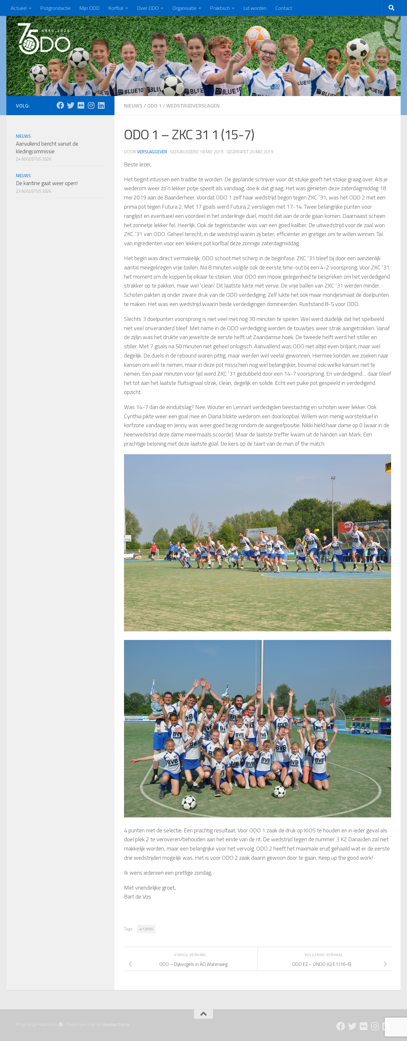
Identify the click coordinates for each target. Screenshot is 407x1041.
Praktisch (220, 8)
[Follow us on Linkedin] (101, 105)
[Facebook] (60, 105)
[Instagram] (91, 105)
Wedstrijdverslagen (193, 105)
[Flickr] (81, 105)
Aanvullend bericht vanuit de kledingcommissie (47, 148)
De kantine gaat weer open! (47, 183)
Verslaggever (152, 151)
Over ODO (148, 8)
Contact (283, 8)
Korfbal (115, 8)
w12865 (146, 929)
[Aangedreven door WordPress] (61, 1025)
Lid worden (255, 8)
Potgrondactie (55, 8)
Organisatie (184, 8)
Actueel (19, 8)
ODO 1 (154, 105)
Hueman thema (116, 1024)
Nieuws (133, 105)
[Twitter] (70, 105)
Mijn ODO (89, 8)
